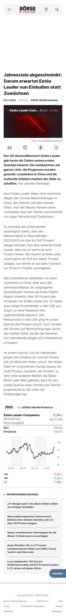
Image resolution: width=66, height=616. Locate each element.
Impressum (8, 611)
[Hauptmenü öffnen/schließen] (9, 9)
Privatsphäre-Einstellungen (32, 606)
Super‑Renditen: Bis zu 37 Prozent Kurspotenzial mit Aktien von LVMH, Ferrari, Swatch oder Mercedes (32, 548)
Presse (7, 606)
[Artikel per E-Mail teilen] (10, 148)
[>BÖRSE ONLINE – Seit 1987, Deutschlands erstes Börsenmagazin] (28, 9)
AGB (60, 601)
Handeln (57, 573)
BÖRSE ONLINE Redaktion (37, 407)
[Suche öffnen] (57, 9)
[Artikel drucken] (25, 147)
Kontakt (59, 606)
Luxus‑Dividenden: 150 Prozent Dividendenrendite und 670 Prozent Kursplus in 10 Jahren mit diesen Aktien (33, 565)
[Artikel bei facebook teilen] (40, 147)
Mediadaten (57, 611)
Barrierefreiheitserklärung (15, 601)
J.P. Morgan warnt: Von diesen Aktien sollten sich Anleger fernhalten (32, 505)
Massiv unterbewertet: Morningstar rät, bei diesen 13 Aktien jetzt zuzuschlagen (31, 534)
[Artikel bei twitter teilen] (56, 147)
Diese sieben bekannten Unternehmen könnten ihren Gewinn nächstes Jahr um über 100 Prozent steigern (30, 520)
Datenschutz (42, 601)
